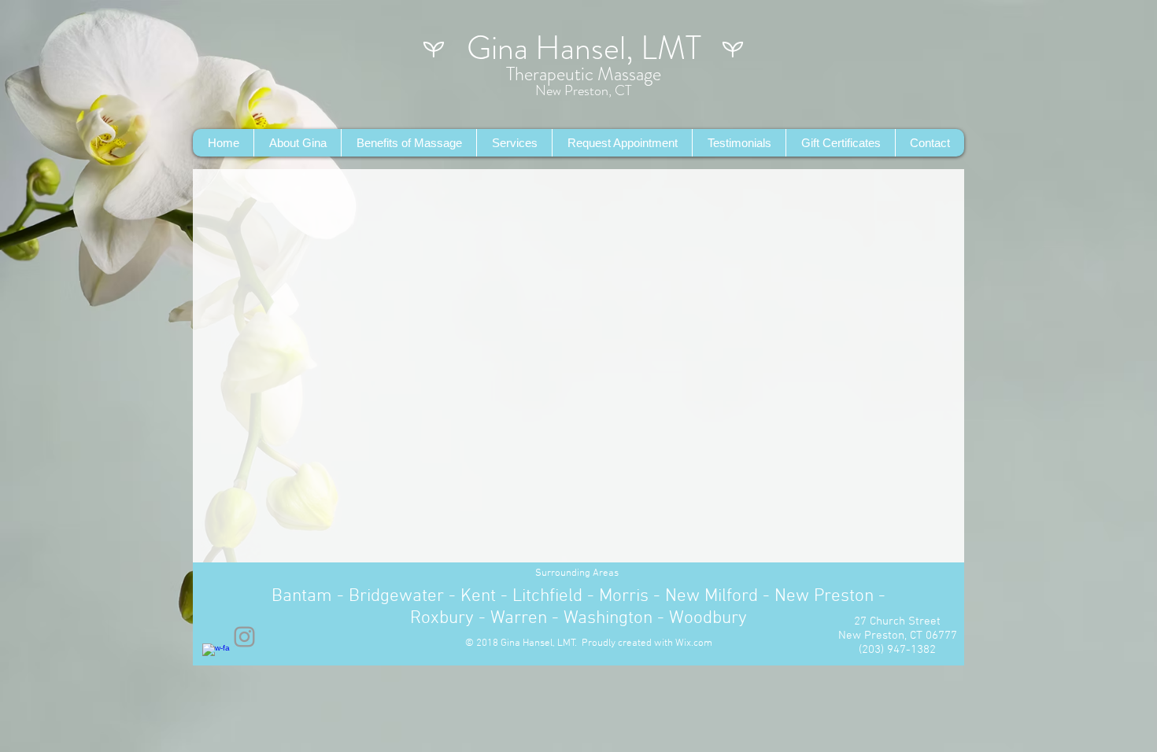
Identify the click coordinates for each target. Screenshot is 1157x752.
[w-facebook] (216, 657)
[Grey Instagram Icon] (244, 637)
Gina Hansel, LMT (584, 48)
